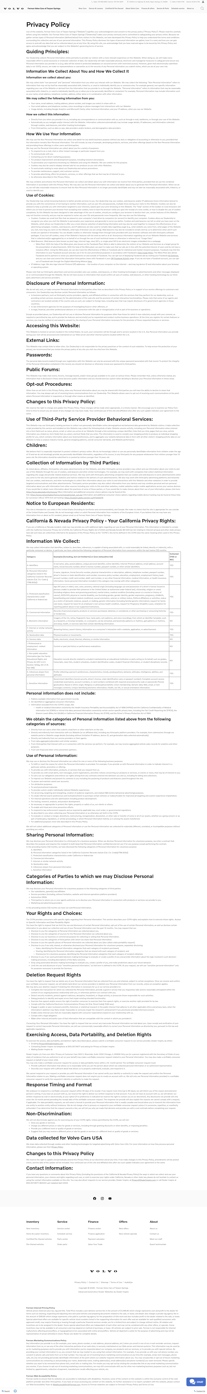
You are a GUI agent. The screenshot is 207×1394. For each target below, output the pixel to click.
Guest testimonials (158, 1244)
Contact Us (93, 1282)
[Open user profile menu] (203, 2)
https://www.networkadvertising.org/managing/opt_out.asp (56, 495)
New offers (124, 1228)
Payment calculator (96, 1239)
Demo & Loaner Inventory (37, 1234)
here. (90, 261)
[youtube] (110, 1198)
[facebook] (94, 1198)
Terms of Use (116, 1282)
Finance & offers (147, 8)
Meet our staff (156, 1239)
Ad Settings (173, 255)
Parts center (62, 1239)
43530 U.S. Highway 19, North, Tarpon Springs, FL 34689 (148, 2)
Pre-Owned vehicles (35, 1244)
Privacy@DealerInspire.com (51, 1043)
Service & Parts (163, 8)
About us (190, 8)
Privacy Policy (57, 1147)
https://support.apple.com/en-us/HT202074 (83, 498)
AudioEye (128, 1282)
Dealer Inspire (122, 1292)
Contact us (154, 1234)
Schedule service (177, 8)
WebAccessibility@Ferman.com (66, 1384)
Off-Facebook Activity (120, 258)
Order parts (62, 1244)
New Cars (82, 8)
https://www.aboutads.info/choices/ (42, 492)
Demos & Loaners (96, 8)
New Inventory (32, 1228)
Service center (63, 1228)
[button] (202, 8)
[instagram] (102, 1198)
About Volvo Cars (132, 8)
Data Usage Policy (145, 252)
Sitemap (104, 1282)
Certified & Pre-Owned (114, 8)
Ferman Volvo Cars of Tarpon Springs (112, 1288)
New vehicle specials (128, 1234)
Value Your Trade (95, 1244)
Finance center (94, 1228)
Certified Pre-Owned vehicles (39, 1239)
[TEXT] (188, 1377)
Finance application (96, 1234)
